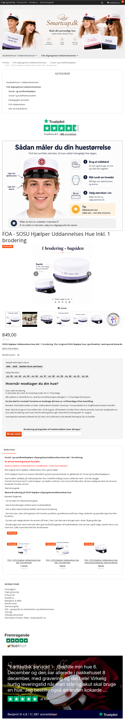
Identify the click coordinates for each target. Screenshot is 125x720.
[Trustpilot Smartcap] (17, 640)
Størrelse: (12, 372)
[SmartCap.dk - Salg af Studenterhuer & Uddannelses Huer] (62, 28)
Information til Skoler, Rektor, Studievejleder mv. (25, 618)
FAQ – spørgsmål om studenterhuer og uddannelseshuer (29, 609)
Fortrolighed (10, 589)
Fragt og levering (8, 2)
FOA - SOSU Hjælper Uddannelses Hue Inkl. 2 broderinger (62, 561)
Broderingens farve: (17, 362)
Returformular (11, 603)
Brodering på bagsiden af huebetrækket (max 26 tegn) (52, 429)
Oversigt (8, 612)
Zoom (63, 308)
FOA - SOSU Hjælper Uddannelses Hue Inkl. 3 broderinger (24, 561)
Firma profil (22, 2)
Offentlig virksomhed (14, 615)
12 (82, 715)
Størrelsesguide (47, 2)
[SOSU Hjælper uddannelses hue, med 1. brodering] (62, 273)
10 (75, 715)
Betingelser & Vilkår (13, 600)
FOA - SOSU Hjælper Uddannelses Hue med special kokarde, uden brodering (101, 561)
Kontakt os (33, 2)
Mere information (10, 348)
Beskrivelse (9, 449)
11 (78, 715)
